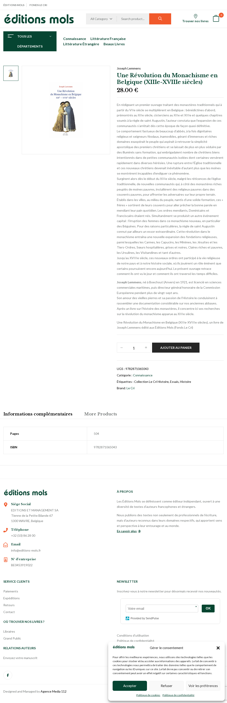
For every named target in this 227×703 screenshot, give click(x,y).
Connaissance (143, 375)
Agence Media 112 (54, 691)
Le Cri (131, 388)
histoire (185, 381)
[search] (160, 18)
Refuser (166, 686)
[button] (218, 648)
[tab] (37, 415)
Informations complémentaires (37, 414)
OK (208, 608)
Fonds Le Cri (38, 5)
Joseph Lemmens (129, 68)
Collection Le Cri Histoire (151, 381)
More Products (100, 414)
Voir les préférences (203, 686)
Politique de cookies (148, 695)
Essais (174, 381)
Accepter (130, 686)
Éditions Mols (13, 5)
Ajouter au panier (176, 348)
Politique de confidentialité (178, 695)
